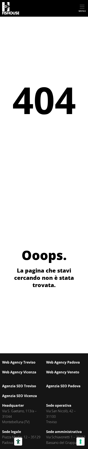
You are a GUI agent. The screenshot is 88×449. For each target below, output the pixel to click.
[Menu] (82, 6)
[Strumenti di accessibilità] (18, 441)
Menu (82, 10)
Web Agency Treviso (18, 362)
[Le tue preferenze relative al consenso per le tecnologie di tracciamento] (80, 441)
